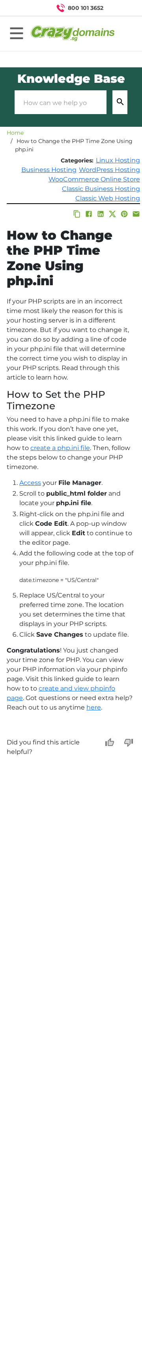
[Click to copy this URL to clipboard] (77, 214)
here (93, 707)
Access (30, 483)
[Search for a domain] (120, 8)
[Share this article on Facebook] (89, 214)
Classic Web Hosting (107, 198)
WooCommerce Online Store (94, 179)
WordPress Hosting (109, 170)
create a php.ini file (60, 448)
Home (15, 132)
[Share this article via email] (136, 214)
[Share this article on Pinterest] (124, 214)
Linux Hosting (118, 160)
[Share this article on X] (112, 214)
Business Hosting (49, 170)
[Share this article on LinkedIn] (101, 214)
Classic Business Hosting (101, 189)
